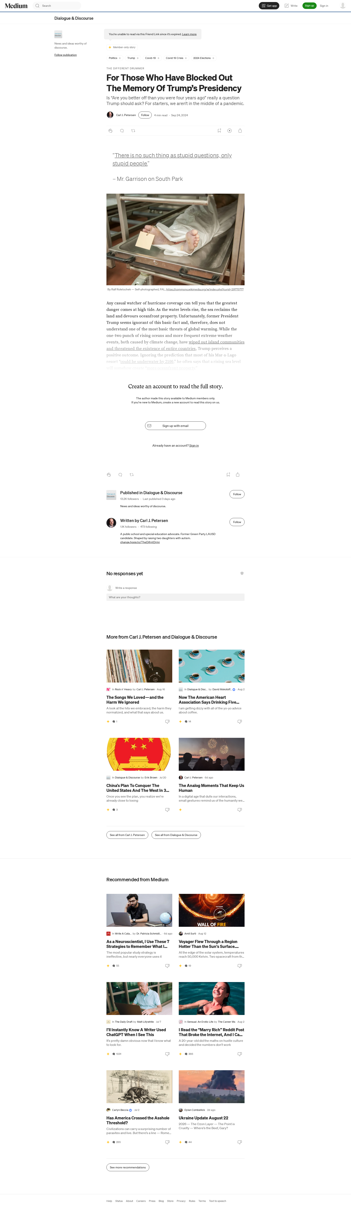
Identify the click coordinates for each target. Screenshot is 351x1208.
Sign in (324, 6)
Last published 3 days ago (159, 499)
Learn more (189, 34)
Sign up (309, 5)
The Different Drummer (125, 68)
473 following (148, 527)
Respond (234, 600)
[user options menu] (343, 5)
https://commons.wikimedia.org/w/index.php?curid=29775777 (205, 289)
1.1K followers (128, 527)
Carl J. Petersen (126, 115)
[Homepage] (16, 5)
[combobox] (61, 6)
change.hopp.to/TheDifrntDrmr (140, 542)
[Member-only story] (108, 721)
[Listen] (229, 131)
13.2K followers (129, 499)
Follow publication (65, 55)
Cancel (220, 600)
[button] (114, 58)
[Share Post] (240, 131)
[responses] (121, 130)
